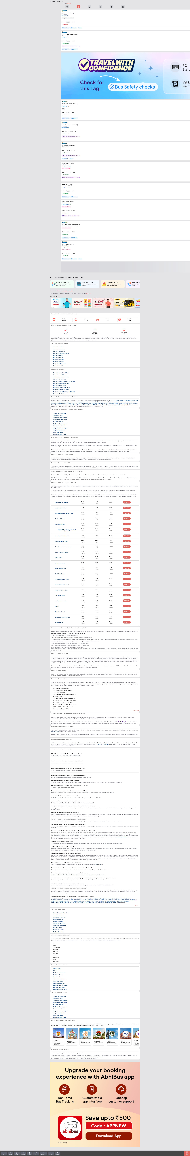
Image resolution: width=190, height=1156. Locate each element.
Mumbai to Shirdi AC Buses (59, 379)
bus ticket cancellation (121, 837)
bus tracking (98, 864)
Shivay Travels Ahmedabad (74, 403)
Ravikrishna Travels (113, 403)
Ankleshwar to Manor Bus (59, 917)
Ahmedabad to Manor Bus (59, 925)
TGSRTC (69, 1041)
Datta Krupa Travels (101, 404)
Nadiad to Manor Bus (58, 931)
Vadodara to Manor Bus (59, 923)
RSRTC (122, 1041)
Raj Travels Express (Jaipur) (60, 423)
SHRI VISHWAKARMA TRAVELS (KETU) (64, 513)
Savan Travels (84, 403)
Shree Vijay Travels (81, 402)
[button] (67, 6)
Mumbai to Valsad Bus (58, 361)
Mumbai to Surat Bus (58, 357)
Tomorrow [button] (68, 3)
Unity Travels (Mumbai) (130, 400)
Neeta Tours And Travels (65, 404)
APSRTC (56, 1040)
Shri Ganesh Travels (71, 402)
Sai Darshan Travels (92, 403)
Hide (136, 905)
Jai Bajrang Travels (76, 404)
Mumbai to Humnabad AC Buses (61, 377)
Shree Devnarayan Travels (130, 402)
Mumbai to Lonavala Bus (59, 351)
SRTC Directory (96, 1025)
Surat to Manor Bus (58, 921)
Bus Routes (57, 291)
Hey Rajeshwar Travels (86, 404)
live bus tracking (55, 731)
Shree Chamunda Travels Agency (59, 403)
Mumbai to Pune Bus (58, 347)
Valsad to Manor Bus (58, 915)
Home (51, 291)
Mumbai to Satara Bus (58, 359)
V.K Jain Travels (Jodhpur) (118, 400)
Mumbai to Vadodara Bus (59, 363)
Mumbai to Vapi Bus (58, 355)
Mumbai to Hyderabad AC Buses (61, 372)
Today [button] (64, 3)
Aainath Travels (124, 404)
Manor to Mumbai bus (103, 744)
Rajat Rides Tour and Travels (125, 403)
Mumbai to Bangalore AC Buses (61, 383)
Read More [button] (88, 293)
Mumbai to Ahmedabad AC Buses (61, 387)
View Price (126, 502)
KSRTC (82, 1041)
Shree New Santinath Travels (116, 402)
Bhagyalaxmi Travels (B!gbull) (113, 404)
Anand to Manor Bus (58, 919)
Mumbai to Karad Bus (58, 365)
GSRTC (94, 404)
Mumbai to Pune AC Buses (59, 374)
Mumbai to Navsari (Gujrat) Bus (61, 353)
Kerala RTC (97, 1041)
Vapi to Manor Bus (57, 927)
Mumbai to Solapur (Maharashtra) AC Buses (64, 381)
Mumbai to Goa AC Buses (59, 385)
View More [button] (136, 710)
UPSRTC (136, 1040)
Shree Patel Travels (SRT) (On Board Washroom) (97, 402)
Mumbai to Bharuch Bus (59, 349)
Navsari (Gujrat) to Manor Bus (60, 912)
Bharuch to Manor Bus (58, 929)
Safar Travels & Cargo (103, 403)
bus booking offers (123, 721)
